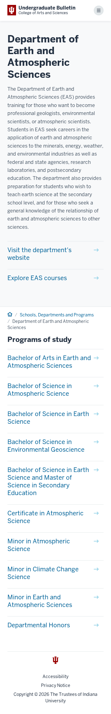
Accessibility (55, 676)
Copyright (23, 694)
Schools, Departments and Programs (57, 315)
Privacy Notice (55, 685)
